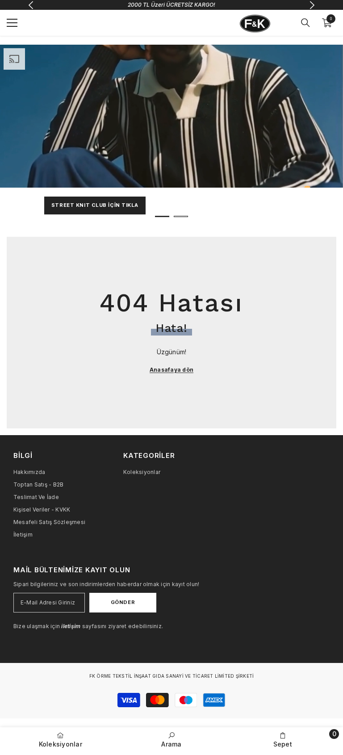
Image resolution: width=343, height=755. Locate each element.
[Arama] (305, 22)
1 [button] (162, 216)
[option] (171, 135)
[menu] (12, 22)
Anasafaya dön (171, 369)
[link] (171, 740)
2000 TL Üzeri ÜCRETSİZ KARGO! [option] (171, 4)
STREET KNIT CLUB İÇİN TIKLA (94, 205)
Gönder (123, 602)
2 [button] (181, 216)
